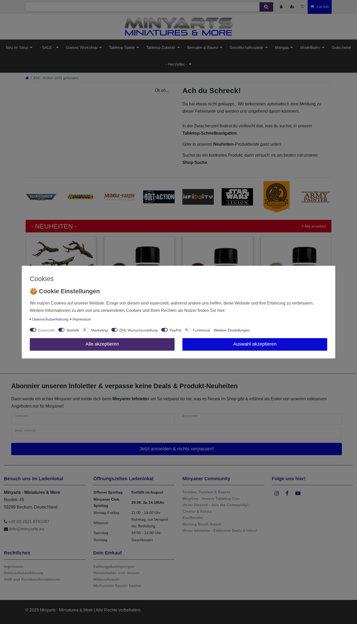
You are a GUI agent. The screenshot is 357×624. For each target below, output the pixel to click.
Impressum (81, 319)
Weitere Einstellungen (232, 330)
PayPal (175, 330)
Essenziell (46, 330)
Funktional (201, 330)
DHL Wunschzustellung (138, 330)
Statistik (72, 330)
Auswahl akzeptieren (255, 344)
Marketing (99, 330)
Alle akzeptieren (102, 344)
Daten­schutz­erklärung (50, 319)
